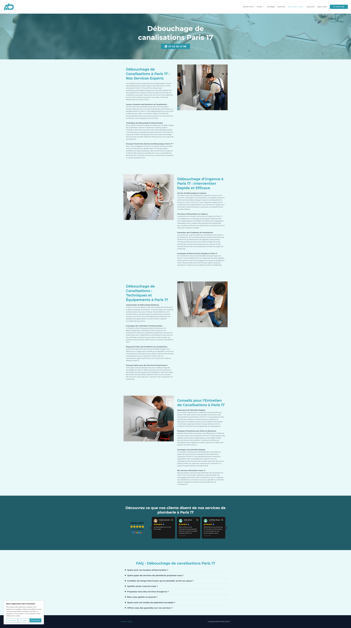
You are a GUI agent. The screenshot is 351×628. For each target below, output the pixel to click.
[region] (24, 612)
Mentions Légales (126, 621)
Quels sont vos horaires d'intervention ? (147, 570)
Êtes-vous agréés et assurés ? (142, 597)
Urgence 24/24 (322, 7)
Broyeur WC (311, 7)
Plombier (259, 7)
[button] (263, 7)
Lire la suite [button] (157, 535)
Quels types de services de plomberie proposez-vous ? (155, 575)
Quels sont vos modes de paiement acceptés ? (151, 602)
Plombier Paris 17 (248, 7)
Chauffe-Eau (281, 7)
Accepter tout (35, 620)
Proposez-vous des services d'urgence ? (148, 591)
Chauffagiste (271, 7)
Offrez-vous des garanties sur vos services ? (150, 608)
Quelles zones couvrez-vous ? (142, 586)
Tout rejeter (23, 620)
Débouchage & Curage (295, 7)
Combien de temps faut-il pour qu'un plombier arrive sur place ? (160, 581)
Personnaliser (12, 620)
